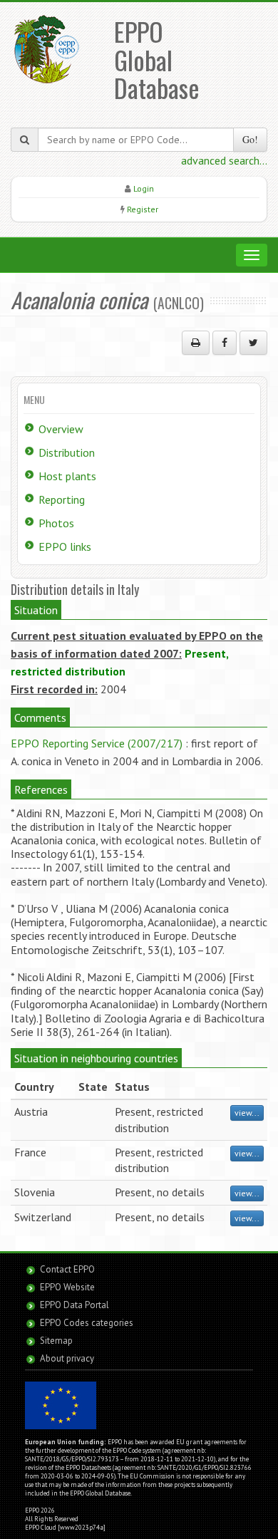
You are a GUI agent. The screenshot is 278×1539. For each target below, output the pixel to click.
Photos (56, 523)
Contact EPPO (67, 1269)
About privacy (67, 1358)
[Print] (196, 343)
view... (247, 1112)
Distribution (66, 452)
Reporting (61, 499)
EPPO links (64, 546)
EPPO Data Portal (74, 1305)
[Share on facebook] (224, 343)
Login (143, 188)
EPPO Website (67, 1287)
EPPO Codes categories (86, 1323)
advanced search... (224, 160)
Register (142, 209)
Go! (250, 139)
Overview (60, 429)
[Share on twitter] (253, 343)
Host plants (67, 476)
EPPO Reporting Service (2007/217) (96, 743)
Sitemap (56, 1341)
